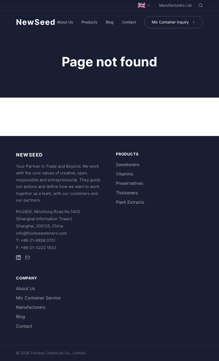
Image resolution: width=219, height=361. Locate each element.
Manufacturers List (175, 5)
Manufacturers (30, 307)
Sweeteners (127, 164)
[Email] (27, 258)
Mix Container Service (38, 297)
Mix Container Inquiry (170, 22)
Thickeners (127, 192)
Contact (129, 22)
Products (89, 22)
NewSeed (36, 22)
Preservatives (129, 183)
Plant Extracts (130, 202)
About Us (65, 22)
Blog (110, 22)
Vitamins (124, 174)
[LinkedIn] (18, 258)
